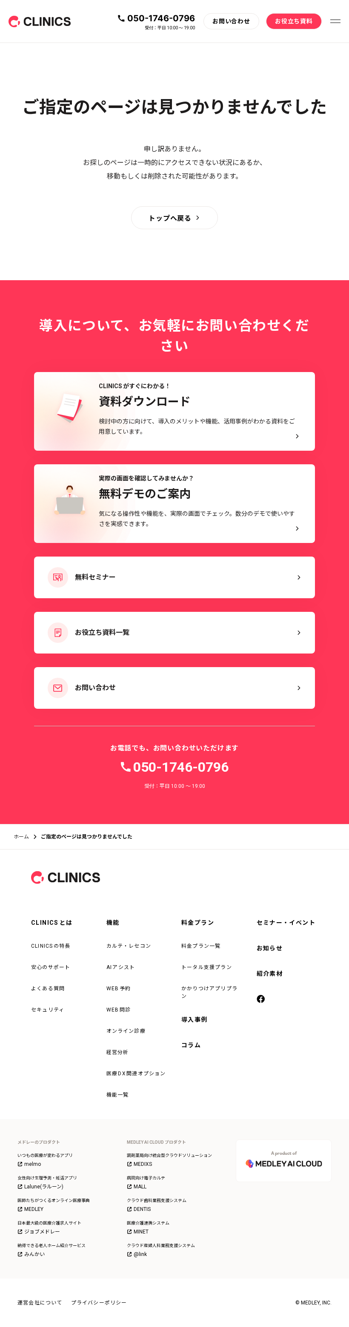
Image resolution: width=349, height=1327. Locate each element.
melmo (32, 1164)
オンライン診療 (126, 1031)
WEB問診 (118, 1010)
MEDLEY (33, 1209)
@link (140, 1254)
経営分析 (117, 1052)
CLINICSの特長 (51, 946)
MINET (141, 1232)
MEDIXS (143, 1164)
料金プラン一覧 (200, 946)
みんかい (34, 1254)
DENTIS (142, 1209)
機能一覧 (117, 1095)
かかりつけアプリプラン (209, 992)
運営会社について (40, 1303)
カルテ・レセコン (129, 946)
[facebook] (262, 999)
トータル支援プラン (206, 967)
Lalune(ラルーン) (43, 1187)
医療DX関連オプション (136, 1074)
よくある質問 (48, 989)
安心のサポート (50, 967)
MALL (140, 1187)
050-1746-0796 (161, 18)
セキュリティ (47, 1010)
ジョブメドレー (42, 1232)
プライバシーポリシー (99, 1303)
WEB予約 (118, 989)
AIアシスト (120, 967)
